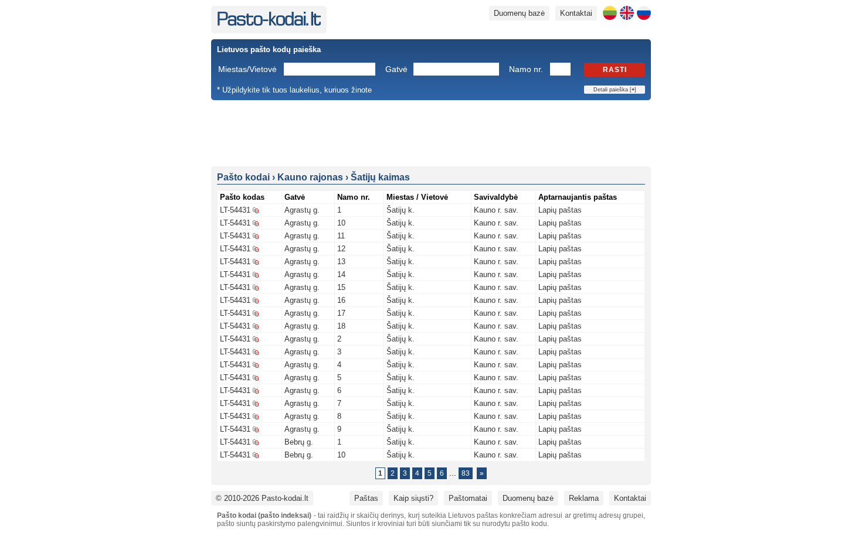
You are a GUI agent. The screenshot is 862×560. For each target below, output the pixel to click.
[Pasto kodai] (269, 23)
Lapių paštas (560, 210)
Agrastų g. (302, 210)
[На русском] (644, 13)
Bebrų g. (298, 442)
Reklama (584, 498)
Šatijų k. (400, 210)
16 (341, 300)
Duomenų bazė (519, 13)
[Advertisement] (431, 132)
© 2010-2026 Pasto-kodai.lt (262, 498)
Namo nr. (526, 69)
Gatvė (396, 69)
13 (341, 261)
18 (341, 326)
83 (465, 473)
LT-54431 (235, 210)
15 (341, 287)
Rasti (615, 70)
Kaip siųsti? (413, 498)
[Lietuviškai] (610, 13)
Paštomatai (468, 498)
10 (341, 222)
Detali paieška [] (614, 90)
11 (341, 235)
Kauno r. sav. (496, 210)
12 (341, 248)
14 (341, 274)
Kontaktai (576, 13)
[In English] (627, 13)
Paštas (366, 498)
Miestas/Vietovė (247, 69)
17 (341, 313)
